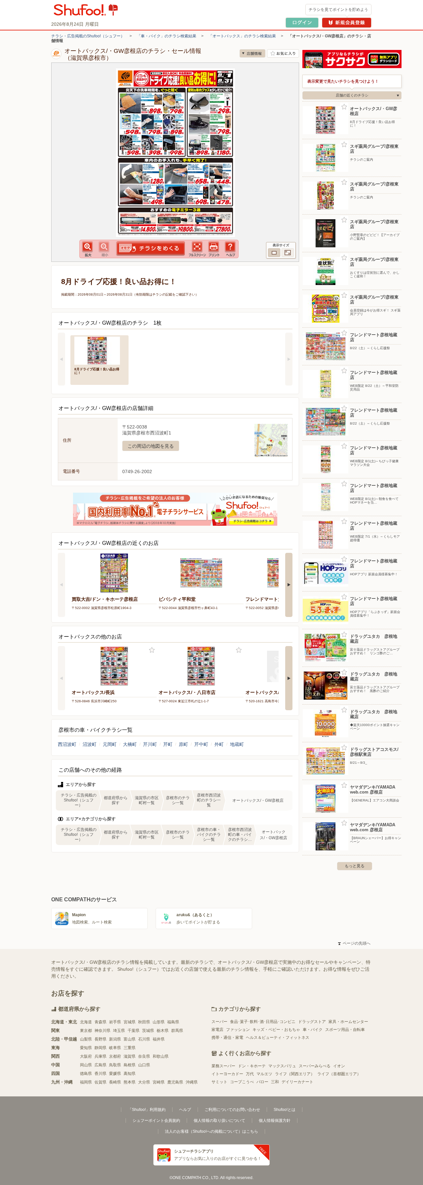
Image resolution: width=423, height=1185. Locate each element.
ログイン (302, 23)
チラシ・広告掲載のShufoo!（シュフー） (88, 36)
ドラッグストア (312, 1021)
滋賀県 (129, 1056)
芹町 (168, 744)
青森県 (100, 1022)
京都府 (115, 1056)
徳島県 (86, 1073)
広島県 (100, 1065)
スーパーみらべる (314, 1066)
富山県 (129, 1039)
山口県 (144, 1065)
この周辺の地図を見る (151, 446)
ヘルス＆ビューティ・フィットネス (277, 1037)
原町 (183, 744)
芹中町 (201, 744)
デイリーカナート (297, 1082)
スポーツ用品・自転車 (345, 1029)
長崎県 (115, 1082)
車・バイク (313, 1029)
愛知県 (86, 1047)
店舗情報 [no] (252, 53)
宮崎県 (159, 1082)
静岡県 (100, 1047)
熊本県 (129, 1082)
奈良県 (144, 1056)
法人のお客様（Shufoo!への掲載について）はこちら (211, 1131)
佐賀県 (100, 1082)
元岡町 (110, 744)
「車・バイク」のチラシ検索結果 (166, 36)
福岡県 (86, 1082)
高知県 (129, 1073)
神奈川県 (102, 1030)
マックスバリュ (282, 1066)
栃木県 (163, 1030)
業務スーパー (223, 1066)
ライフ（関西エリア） (295, 1074)
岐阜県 (115, 1047)
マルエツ (264, 1074)
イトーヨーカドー (227, 1074)
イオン (339, 1066)
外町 (219, 744)
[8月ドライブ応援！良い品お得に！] (99, 350)
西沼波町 (67, 744)
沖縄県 (192, 1082)
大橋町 (130, 744)
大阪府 (86, 1056)
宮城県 (129, 1022)
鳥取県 (115, 1065)
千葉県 (133, 1030)
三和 (275, 1082)
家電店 (217, 1029)
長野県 (100, 1039)
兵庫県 (100, 1056)
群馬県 (177, 1030)
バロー (262, 1082)
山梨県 (86, 1039)
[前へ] (61, 359)
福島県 (173, 1022)
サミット (219, 1082)
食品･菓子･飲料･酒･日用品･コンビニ (262, 1021)
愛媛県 (115, 1073)
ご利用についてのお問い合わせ (232, 1109)
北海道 (86, 1022)
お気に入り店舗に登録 (283, 53)
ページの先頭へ (354, 943)
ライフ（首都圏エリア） (339, 1074)
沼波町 (89, 744)
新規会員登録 (346, 23)
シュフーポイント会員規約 (156, 1120)
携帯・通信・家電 (227, 1037)
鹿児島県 (175, 1082)
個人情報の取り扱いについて (219, 1120)
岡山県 (86, 1065)
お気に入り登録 (152, 650)
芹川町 (150, 744)
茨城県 (148, 1030)
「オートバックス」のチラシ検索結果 (242, 36)
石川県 (144, 1039)
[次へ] (288, 359)
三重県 (129, 1047)
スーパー (219, 1021)
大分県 (144, 1082)
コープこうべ (242, 1082)
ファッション (238, 1029)
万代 (250, 1074)
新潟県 (115, 1039)
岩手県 (115, 1022)
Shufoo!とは (284, 1109)
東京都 (86, 1030)
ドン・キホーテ (252, 1066)
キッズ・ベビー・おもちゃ (276, 1029)
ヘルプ (185, 1109)
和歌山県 (161, 1056)
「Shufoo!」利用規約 (147, 1109)
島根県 (129, 1065)
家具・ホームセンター (348, 1021)
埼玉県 (119, 1030)
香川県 (100, 1073)
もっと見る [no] (355, 866)
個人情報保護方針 (274, 1120)
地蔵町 (237, 744)
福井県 (159, 1039)
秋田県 (144, 1022)
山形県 (159, 1022)
